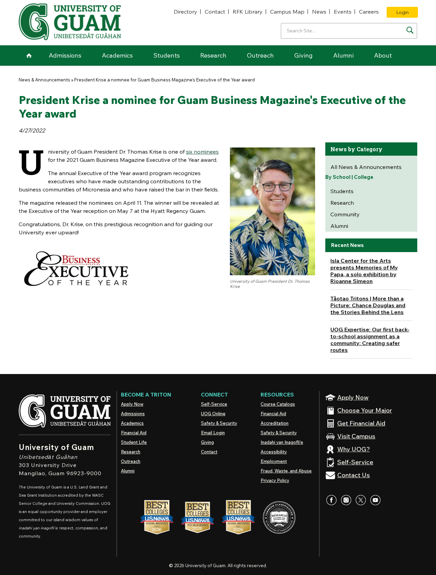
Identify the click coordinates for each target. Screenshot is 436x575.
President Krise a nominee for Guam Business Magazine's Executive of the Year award (164, 79)
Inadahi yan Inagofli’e (282, 442)
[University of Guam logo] (70, 21)
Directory (185, 11)
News (319, 11)
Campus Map (287, 11)
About (383, 55)
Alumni (343, 55)
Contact (215, 11)
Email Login (213, 432)
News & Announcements (44, 79)
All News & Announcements (366, 167)
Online (213, 413)
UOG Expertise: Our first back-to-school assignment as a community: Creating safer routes (369, 339)
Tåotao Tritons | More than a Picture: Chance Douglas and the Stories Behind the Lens (367, 305)
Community (345, 214)
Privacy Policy (275, 480)
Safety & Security (219, 423)
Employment (274, 461)
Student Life (134, 442)
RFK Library (248, 11)
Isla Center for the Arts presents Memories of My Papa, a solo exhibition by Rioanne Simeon (364, 270)
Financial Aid (133, 432)
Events (343, 11)
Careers (369, 11)
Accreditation (275, 423)
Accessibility (274, 451)
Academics (117, 55)
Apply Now (132, 404)
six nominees (202, 151)
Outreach (260, 55)
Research (213, 55)
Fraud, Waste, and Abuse (286, 470)
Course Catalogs (278, 404)
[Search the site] (410, 30)
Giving (303, 55)
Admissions (65, 55)
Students (166, 55)
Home (29, 55)
